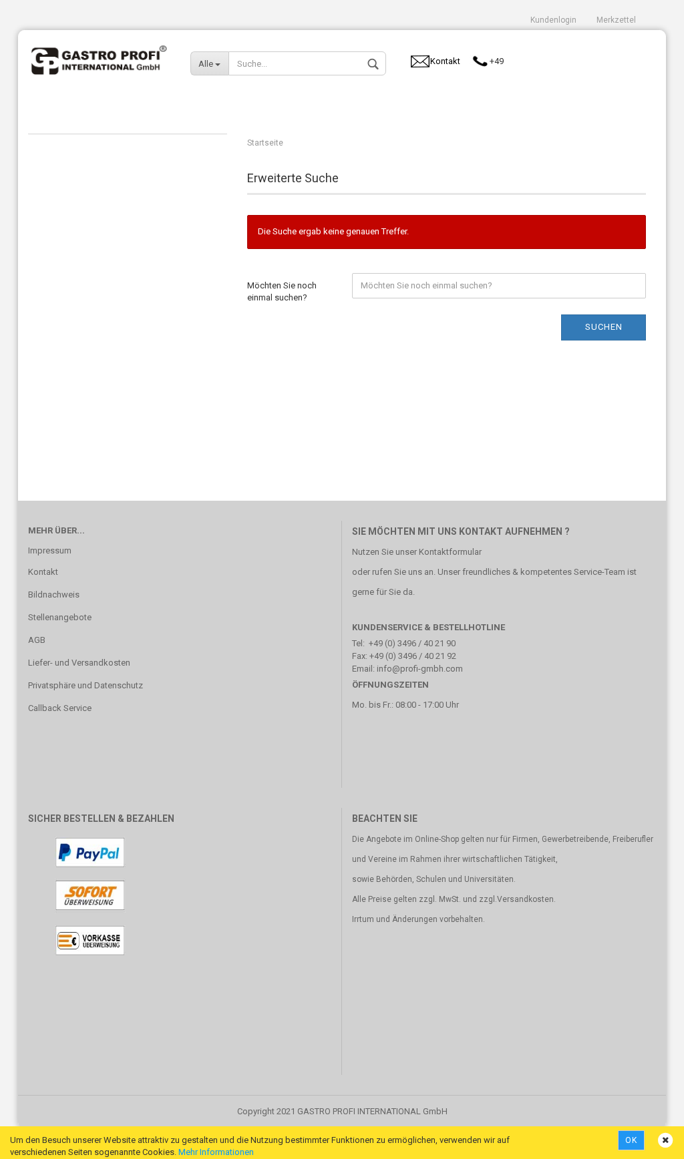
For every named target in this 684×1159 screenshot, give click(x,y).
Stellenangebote (60, 617)
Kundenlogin (553, 20)
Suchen (604, 327)
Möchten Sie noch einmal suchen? (282, 291)
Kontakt (43, 572)
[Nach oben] (647, 1139)
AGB (36, 640)
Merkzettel (616, 20)
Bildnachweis (53, 595)
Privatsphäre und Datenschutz (85, 685)
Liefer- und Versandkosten (79, 663)
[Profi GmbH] (99, 57)
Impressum (49, 550)
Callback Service (60, 708)
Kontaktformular (450, 552)
